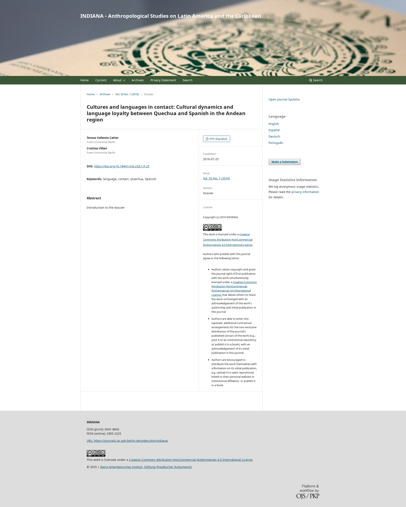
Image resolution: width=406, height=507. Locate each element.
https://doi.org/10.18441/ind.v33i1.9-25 (121, 166)
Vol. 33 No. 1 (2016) (127, 94)
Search (187, 80)
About (117, 80)
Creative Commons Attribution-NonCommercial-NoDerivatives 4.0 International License (228, 239)
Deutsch (274, 136)
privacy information (305, 192)
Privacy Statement (163, 80)
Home (84, 80)
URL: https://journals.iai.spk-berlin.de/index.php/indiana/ (127, 441)
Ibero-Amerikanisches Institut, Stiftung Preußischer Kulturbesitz (146, 467)
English (274, 124)
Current (100, 80)
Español (274, 130)
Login (322, 3)
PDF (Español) (218, 139)
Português (276, 143)
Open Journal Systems (284, 99)
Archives (138, 80)
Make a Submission (285, 162)
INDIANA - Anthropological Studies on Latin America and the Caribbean (170, 15)
